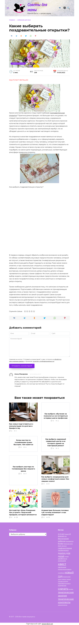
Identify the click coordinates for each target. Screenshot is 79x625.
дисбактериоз (63, 550)
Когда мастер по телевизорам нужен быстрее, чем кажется (23, 442)
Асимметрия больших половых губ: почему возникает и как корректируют (55, 512)
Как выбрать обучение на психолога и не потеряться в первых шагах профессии (56, 416)
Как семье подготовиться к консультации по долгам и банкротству (21, 426)
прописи (61, 583)
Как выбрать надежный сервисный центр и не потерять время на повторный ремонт (55, 442)
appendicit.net (47, 624)
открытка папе (66, 576)
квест (62, 564)
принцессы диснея (63, 581)
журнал (67, 556)
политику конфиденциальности (43, 361)
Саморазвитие (69, 541)
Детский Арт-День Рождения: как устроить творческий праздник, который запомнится (23, 512)
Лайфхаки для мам (18, 63)
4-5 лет (61, 534)
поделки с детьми (66, 579)
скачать (63, 588)
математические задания (64, 569)
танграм (71, 589)
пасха (59, 579)
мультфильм (61, 573)
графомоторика (65, 548)
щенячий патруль (62, 605)
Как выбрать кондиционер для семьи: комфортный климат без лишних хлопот (55, 479)
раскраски (68, 583)
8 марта (67, 534)
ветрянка (64, 546)
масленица (62, 567)
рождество (62, 585)
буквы (60, 543)
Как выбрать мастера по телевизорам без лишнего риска (23, 469)
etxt (66, 536)
